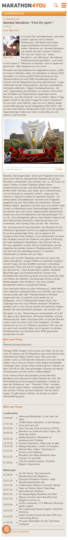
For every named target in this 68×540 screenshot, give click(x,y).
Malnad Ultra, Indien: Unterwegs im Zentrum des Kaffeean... (37, 450)
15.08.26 (8, 418)
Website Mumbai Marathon (17, 344)
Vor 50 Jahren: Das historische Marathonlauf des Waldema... (35, 475)
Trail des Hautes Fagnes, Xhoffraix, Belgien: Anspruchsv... (37, 462)
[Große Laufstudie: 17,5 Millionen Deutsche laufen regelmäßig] (17, 504)
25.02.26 (8, 516)
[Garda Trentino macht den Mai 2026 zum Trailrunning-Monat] (17, 516)
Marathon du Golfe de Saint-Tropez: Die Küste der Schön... (39, 433)
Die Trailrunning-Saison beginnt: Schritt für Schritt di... (41, 510)
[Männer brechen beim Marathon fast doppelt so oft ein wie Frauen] (17, 498)
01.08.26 (8, 474)
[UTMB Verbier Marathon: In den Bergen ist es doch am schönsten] (17, 424)
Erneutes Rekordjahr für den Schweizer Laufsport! (39, 522)
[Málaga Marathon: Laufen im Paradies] (17, 446)
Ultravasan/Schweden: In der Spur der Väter (39, 418)
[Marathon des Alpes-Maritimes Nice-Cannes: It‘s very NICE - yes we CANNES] (17, 456)
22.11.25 (7, 450)
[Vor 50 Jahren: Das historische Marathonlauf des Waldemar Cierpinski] (17, 475)
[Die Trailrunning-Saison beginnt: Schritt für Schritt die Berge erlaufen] (17, 510)
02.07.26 (8, 498)
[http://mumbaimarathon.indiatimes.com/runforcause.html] (34, 342)
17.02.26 (8, 522)
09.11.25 (7, 456)
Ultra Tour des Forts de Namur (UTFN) (39, 428)
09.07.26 (8, 494)
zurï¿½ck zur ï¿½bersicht (17, 532)
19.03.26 (8, 510)
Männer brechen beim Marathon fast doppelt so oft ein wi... (38, 498)
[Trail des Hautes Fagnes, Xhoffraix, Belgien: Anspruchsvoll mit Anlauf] (17, 462)
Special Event (12, 19)
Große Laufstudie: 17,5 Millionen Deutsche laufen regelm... (41, 504)
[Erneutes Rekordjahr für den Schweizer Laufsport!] (17, 522)
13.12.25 (8, 446)
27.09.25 (8, 462)
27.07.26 (8, 423)
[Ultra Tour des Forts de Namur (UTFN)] (17, 428)
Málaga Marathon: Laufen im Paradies (39, 446)
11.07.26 (7, 489)
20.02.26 (8, 438)
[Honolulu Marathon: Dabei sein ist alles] (17, 443)
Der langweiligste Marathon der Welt (38, 494)
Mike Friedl (14, 30)
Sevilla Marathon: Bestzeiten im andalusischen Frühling (35, 439)
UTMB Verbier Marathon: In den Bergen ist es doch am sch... (39, 424)
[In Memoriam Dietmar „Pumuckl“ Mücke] (17, 485)
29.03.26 (8, 428)
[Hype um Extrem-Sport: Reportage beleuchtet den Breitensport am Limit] (17, 489)
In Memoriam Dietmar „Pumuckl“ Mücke (39, 485)
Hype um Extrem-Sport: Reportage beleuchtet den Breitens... (37, 489)
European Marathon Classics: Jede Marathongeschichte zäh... (37, 480)
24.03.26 (8, 504)
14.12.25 (8, 443)
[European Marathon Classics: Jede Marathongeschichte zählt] (17, 480)
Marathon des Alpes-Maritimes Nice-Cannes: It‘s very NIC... (38, 456)
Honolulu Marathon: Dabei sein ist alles (39, 443)
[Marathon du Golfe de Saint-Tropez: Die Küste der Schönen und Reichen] (17, 433)
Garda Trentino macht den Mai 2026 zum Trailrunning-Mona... (40, 516)
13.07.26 (8, 485)
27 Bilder (59, 169)
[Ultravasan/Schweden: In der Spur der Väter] (17, 418)
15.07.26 (8, 480)
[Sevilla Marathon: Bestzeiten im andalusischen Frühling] (17, 439)
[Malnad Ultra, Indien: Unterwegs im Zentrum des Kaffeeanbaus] (17, 450)
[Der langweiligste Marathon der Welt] (17, 494)
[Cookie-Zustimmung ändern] (6, 529)
